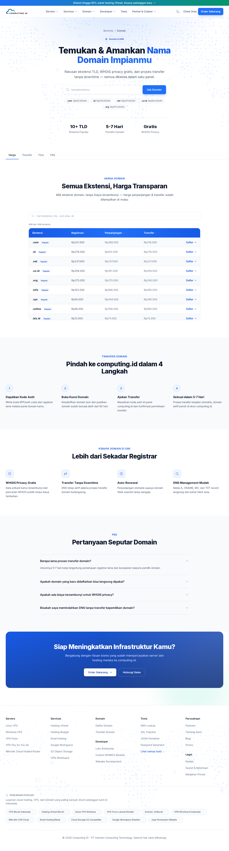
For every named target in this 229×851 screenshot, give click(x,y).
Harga (12, 154)
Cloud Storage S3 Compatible (86, 819)
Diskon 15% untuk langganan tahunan (112, 2)
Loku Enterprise (105, 748)
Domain (86, 11)
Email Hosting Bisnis (50, 819)
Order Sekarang (210, 11)
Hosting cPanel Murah (53, 811)
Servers (50, 11)
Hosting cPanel (59, 725)
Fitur (41, 154)
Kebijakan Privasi (195, 774)
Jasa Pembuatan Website (164, 819)
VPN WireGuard (60, 757)
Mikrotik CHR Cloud (19, 819)
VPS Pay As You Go (17, 744)
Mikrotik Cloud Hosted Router (23, 751)
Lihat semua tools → (153, 751)
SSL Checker (148, 732)
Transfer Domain (105, 732)
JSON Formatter (150, 738)
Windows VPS (14, 732)
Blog (188, 738)
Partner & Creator (142, 11)
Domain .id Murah (154, 811)
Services (69, 11)
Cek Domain (154, 89)
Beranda (108, 30)
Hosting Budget (60, 732)
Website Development (108, 761)
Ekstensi (37, 232)
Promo (189, 744)
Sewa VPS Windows (85, 811)
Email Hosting (58, 738)
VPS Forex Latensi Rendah (120, 811)
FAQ (52, 154)
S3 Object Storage (61, 751)
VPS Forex (12, 738)
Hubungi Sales (132, 672)
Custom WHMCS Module (110, 754)
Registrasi (77, 232)
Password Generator (152, 744)
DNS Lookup (148, 725)
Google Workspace (62, 744)
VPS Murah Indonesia (20, 811)
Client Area (190, 11)
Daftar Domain (104, 725)
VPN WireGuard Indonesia (187, 811)
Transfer (27, 154)
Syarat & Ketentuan (197, 767)
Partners (190, 725)
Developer (106, 11)
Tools (124, 11)
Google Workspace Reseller (126, 819)
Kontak (190, 761)
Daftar (189, 242)
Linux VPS (12, 725)
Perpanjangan (113, 232)
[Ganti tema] (178, 11)
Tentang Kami (194, 732)
